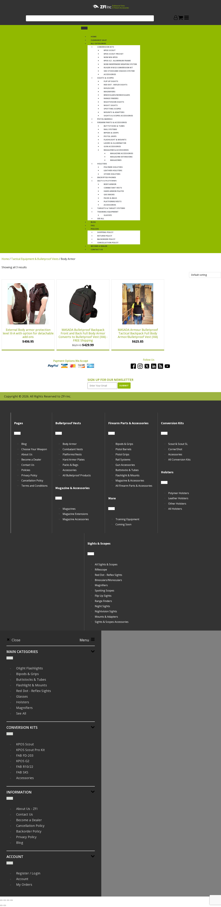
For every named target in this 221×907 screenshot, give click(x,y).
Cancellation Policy (107, 242)
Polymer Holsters (113, 167)
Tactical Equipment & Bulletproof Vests (35, 259)
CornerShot (175, 449)
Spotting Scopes (112, 108)
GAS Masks (109, 194)
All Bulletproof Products (77, 475)
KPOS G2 (22, 761)
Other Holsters (112, 174)
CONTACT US (97, 249)
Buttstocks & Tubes (114, 126)
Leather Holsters (113, 170)
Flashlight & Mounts (115, 139)
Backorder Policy (106, 239)
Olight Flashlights (29, 668)
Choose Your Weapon (34, 449)
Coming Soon (123, 524)
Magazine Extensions (121, 156)
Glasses (108, 215)
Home (93, 36)
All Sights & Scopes (106, 564)
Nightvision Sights (114, 102)
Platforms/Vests (113, 201)
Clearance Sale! (99, 40)
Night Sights (111, 105)
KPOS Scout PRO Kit (113, 54)
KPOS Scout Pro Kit (30, 750)
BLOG (93, 222)
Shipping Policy (105, 232)
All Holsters (175, 509)
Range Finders (111, 98)
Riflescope (109, 88)
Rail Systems (110, 129)
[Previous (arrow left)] (1, 905)
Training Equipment (107, 211)
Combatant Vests (113, 187)
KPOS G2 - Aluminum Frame (117, 60)
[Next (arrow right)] (4, 905)
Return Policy (104, 236)
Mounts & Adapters (114, 112)
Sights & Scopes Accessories (118, 115)
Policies (95, 229)
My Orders (24, 884)
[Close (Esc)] (11, 900)
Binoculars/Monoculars (117, 95)
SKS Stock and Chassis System (119, 71)
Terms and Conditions (34, 485)
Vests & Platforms (107, 181)
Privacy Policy (29, 475)
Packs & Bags (110, 198)
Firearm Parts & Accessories (112, 122)
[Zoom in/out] (1, 900)
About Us (26, 454)
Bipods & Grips (111, 132)
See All (100, 218)
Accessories (110, 74)
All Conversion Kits (179, 459)
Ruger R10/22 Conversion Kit (118, 67)
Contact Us (27, 465)
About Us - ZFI (27, 809)
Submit (124, 385)
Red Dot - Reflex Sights (115, 84)
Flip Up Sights (111, 81)
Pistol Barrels (104, 119)
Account (22, 879)
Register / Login (28, 873)
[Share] (8, 900)
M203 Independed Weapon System (120, 64)
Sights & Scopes (105, 78)
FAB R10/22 (24, 766)
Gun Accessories (112, 146)
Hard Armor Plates (114, 191)
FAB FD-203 (24, 755)
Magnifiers (109, 91)
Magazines (116, 160)
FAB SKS (22, 772)
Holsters (102, 163)
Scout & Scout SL (178, 444)
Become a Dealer (99, 246)
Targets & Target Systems (111, 208)
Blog (24, 444)
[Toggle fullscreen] (4, 900)
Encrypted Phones (106, 177)
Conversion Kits (105, 47)
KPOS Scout (110, 50)
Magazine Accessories (121, 153)
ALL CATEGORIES (98, 43)
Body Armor (110, 184)
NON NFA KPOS (111, 57)
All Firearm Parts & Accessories (134, 485)
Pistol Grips (110, 136)
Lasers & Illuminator (115, 143)
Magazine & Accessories (116, 150)
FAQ (92, 225)
